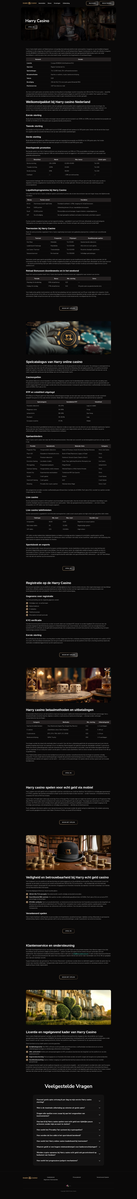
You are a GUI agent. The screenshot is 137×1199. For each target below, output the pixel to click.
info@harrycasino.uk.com (80, 954)
